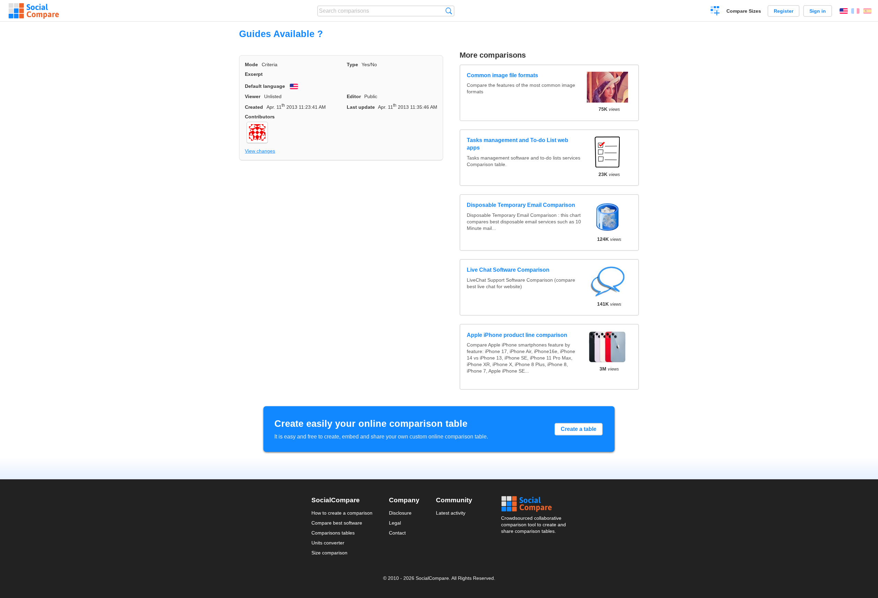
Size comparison (329, 552)
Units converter (327, 543)
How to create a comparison (341, 513)
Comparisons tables (333, 533)
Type (352, 64)
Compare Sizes (743, 11)
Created (254, 107)
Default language (265, 86)
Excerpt (254, 74)
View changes (260, 151)
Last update (361, 107)
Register (783, 11)
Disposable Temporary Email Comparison (521, 205)
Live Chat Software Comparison (508, 270)
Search (449, 11)
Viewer (252, 96)
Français (855, 11)
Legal (395, 523)
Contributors (260, 116)
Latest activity (450, 513)
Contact (397, 533)
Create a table (578, 429)
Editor (354, 96)
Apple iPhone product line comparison (517, 335)
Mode (251, 64)
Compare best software (336, 523)
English (844, 11)
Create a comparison (715, 11)
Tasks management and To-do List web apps (517, 144)
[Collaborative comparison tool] (33, 11)
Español (867, 11)
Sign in (817, 11)
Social (534, 504)
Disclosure (400, 513)
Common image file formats (502, 75)
